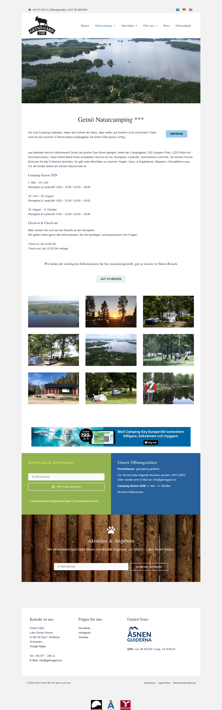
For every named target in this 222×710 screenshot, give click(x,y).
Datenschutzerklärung (184, 682)
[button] (113, 25)
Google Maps (38, 646)
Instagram (84, 632)
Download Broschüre (86, 501)
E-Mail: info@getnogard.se (46, 660)
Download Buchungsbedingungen (51, 501)
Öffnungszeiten (58, 9)
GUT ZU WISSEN (77, 9)
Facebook (84, 628)
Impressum (150, 682)
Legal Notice (164, 682)
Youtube (83, 637)
